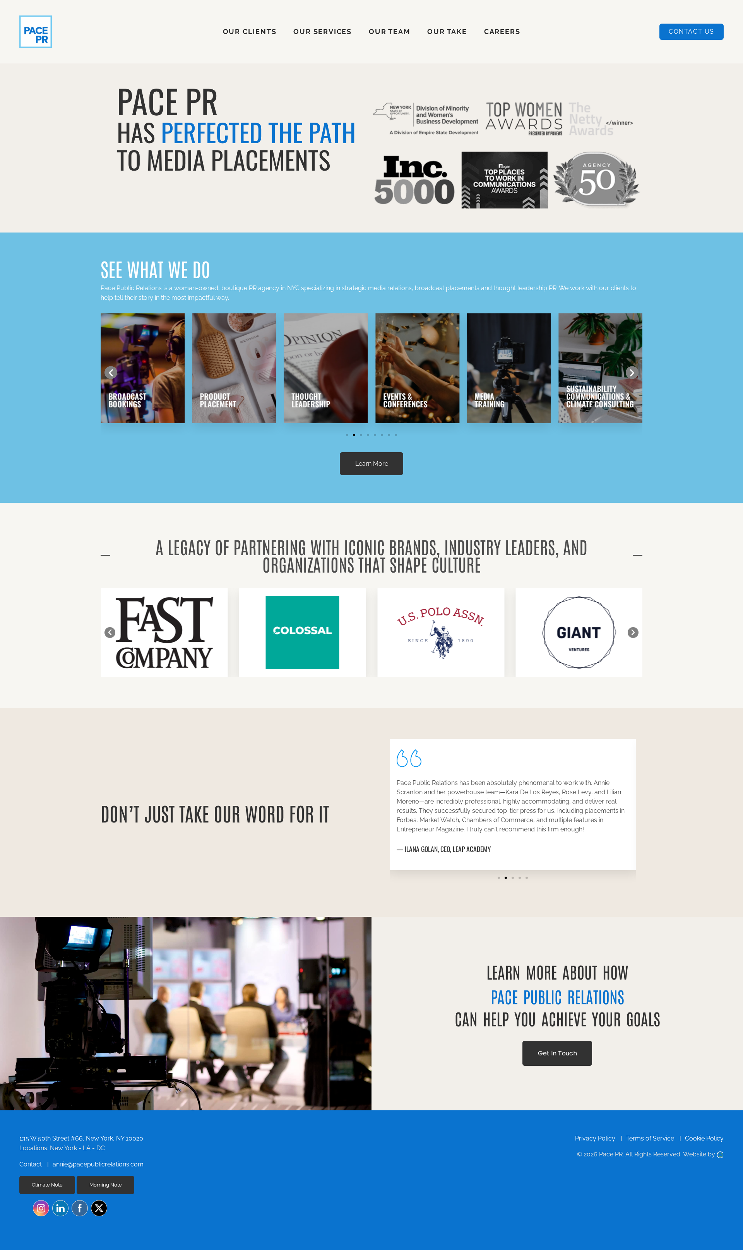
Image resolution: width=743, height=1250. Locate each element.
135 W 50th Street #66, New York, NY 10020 (81, 1138)
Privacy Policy (595, 1138)
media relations (390, 288)
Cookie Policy (704, 1138)
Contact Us (691, 31)
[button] (110, 372)
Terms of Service (650, 1138)
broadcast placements (447, 288)
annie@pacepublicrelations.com (98, 1164)
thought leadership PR (524, 288)
